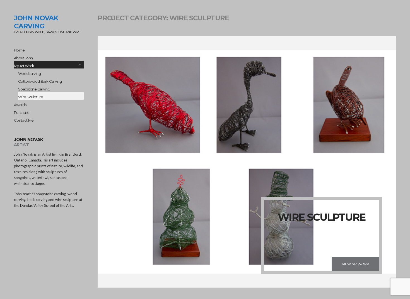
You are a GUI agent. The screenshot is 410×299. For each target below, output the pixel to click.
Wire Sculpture (30, 97)
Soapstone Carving (34, 89)
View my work (355, 264)
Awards (20, 104)
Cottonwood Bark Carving (40, 81)
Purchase (22, 112)
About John (23, 58)
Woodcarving (29, 73)
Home (19, 50)
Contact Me (24, 120)
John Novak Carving (36, 22)
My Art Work (24, 65)
